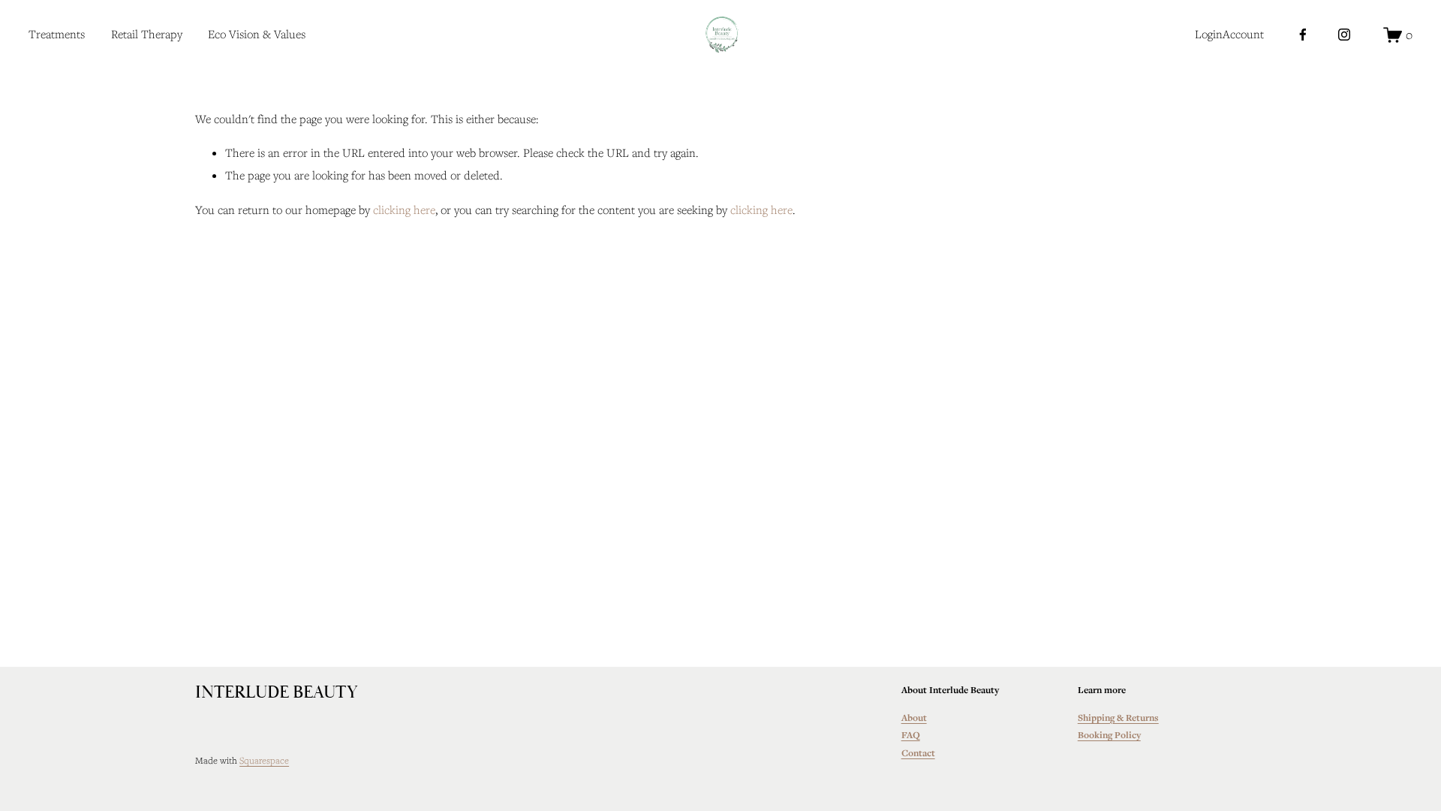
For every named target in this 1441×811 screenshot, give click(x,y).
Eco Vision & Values (256, 33)
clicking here (404, 209)
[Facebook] (1302, 34)
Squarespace (264, 760)
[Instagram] (1344, 34)
